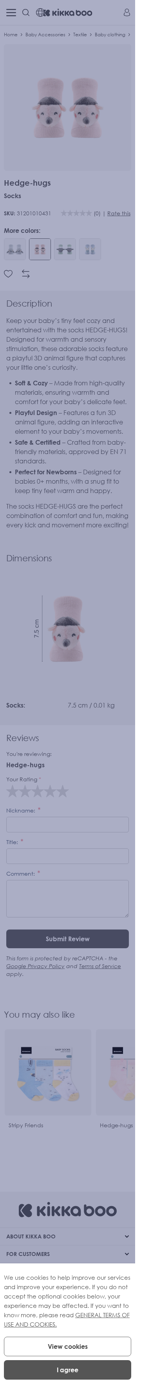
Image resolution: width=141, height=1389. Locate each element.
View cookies (68, 1346)
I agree (67, 1370)
